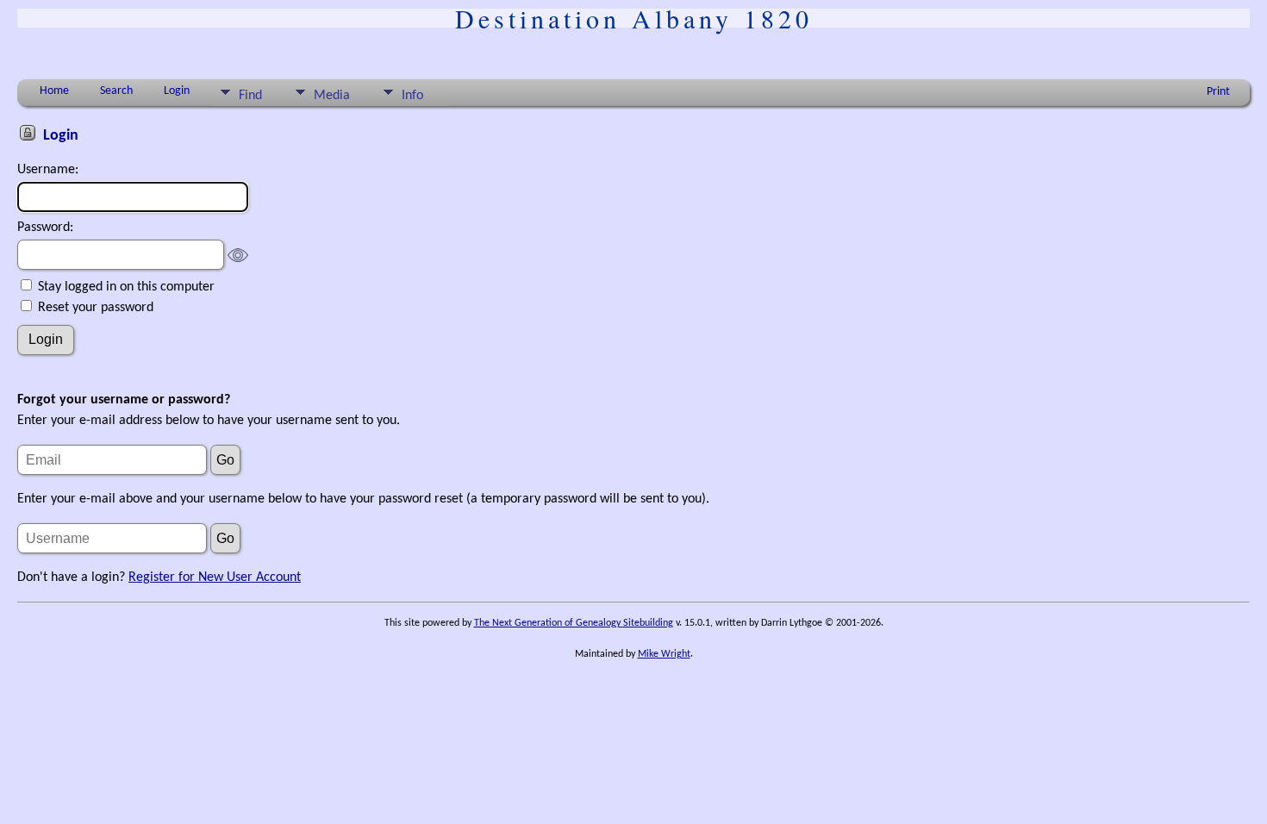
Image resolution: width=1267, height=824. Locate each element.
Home (54, 91)
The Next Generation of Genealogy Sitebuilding (573, 623)
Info (412, 96)
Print (1218, 91)
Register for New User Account (214, 577)
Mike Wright (664, 654)
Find (250, 96)
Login (177, 91)
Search (116, 91)
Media (332, 96)
